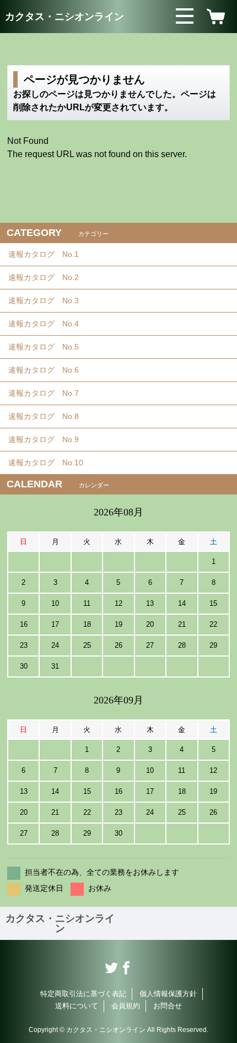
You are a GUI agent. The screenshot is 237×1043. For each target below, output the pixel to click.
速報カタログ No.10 (49, 462)
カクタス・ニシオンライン (64, 16)
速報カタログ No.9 (47, 439)
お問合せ (167, 1006)
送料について (76, 1006)
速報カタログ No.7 (47, 393)
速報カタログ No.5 (47, 346)
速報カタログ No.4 (47, 323)
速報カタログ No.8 (47, 416)
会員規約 (125, 1006)
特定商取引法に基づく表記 (83, 994)
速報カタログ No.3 (47, 300)
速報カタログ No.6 (48, 369)
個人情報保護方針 (168, 994)
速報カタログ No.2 (47, 277)
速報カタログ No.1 (47, 254)
